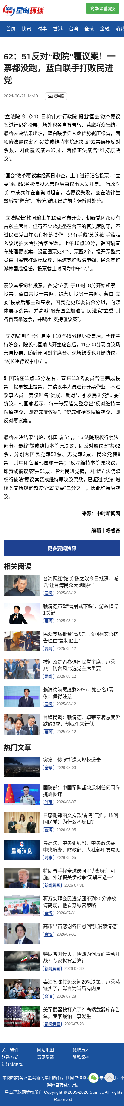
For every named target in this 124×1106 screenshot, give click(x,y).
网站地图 (45, 1049)
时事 (42, 28)
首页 (11, 28)
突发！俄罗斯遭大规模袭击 (72, 759)
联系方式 (10, 1057)
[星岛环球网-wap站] (27, 11)
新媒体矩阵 (12, 1064)
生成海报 (56, 96)
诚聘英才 (81, 1049)
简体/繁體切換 (102, 8)
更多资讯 (62, 548)
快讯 (26, 28)
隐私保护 (81, 1057)
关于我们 (10, 1049)
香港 (58, 28)
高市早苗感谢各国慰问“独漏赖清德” (80, 926)
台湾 (73, 28)
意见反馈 (45, 1057)
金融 (105, 28)
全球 (89, 28)
